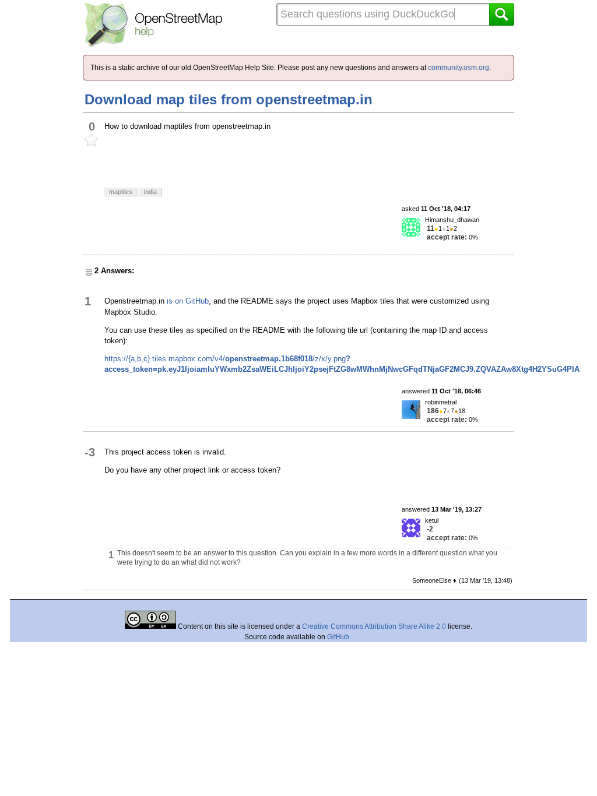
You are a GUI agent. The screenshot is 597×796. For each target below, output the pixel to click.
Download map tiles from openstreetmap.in (229, 99)
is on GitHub (188, 301)
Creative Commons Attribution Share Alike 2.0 (374, 626)
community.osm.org (458, 68)
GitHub (339, 637)
